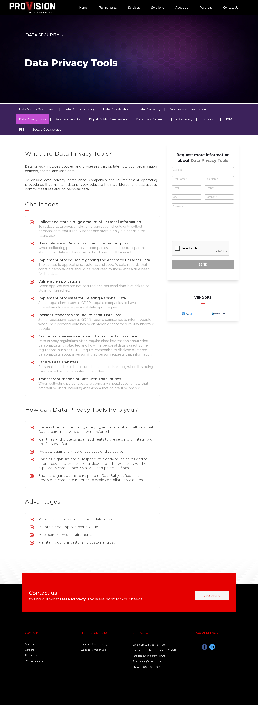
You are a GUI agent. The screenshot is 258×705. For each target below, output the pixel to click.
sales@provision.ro (151, 661)
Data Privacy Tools (32, 119)
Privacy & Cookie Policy (94, 644)
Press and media (34, 661)
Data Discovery (149, 109)
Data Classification (116, 109)
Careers (29, 650)
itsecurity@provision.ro (151, 656)
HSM (228, 119)
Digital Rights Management (108, 119)
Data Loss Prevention (151, 119)
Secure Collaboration (47, 129)
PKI (21, 129)
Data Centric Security (79, 109)
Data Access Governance (37, 109)
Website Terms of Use (93, 650)
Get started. (212, 595)
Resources (31, 655)
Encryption (208, 119)
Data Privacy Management (188, 109)
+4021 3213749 (150, 667)
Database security (68, 119)
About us (30, 644)
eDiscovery (184, 119)
